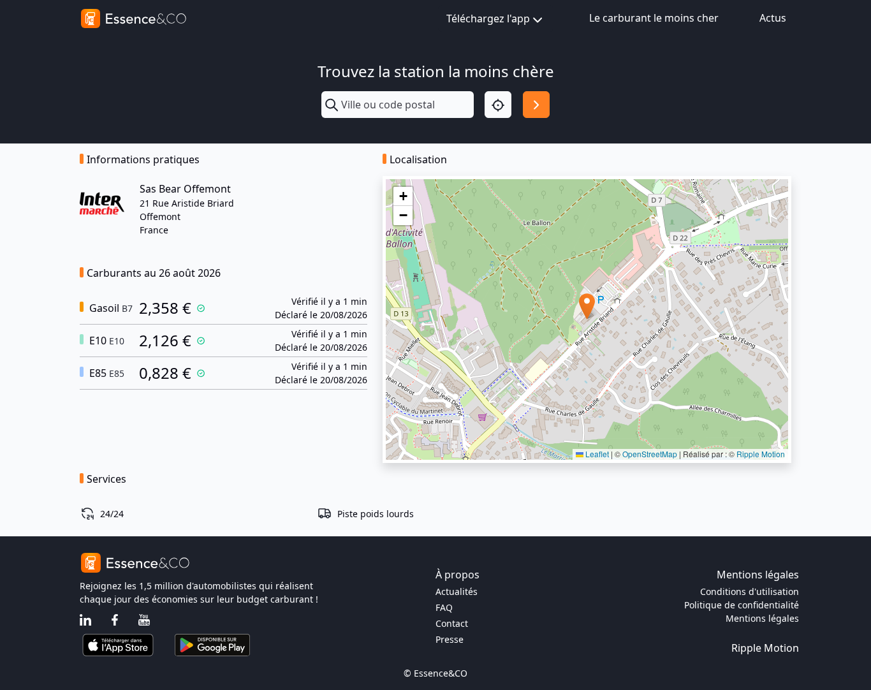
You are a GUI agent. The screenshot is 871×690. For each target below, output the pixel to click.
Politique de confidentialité (741, 605)
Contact (451, 623)
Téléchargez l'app (488, 18)
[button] (587, 306)
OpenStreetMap (649, 453)
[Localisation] (498, 104)
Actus (772, 18)
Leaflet (596, 453)
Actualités (456, 591)
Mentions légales (762, 618)
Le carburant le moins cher (654, 18)
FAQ (444, 607)
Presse (449, 639)
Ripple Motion (760, 453)
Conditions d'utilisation (749, 591)
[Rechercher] (536, 104)
